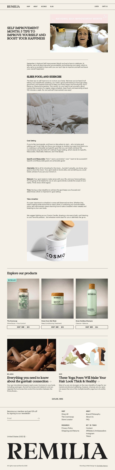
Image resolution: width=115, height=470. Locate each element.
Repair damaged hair (75, 235)
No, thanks (75, 256)
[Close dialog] (91, 212)
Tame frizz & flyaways (75, 241)
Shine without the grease (75, 246)
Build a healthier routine (75, 251)
